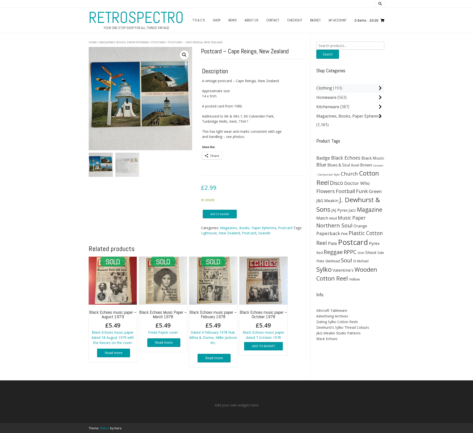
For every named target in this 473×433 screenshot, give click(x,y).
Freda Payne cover (163, 322)
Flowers (325, 191)
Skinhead (332, 260)
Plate (332, 243)
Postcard (158, 42)
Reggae (333, 252)
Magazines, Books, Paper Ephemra (124, 42)
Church (349, 173)
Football (345, 191)
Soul (346, 260)
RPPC (350, 251)
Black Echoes (345, 157)
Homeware (326, 97)
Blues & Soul (338, 165)
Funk (362, 191)
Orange (360, 226)
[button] (184, 54)
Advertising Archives (332, 316)
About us (251, 20)
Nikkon (104, 428)
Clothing (324, 88)
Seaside (264, 233)
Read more (113, 352)
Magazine (369, 209)
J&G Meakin (327, 200)
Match (322, 218)
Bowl (355, 165)
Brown (366, 165)
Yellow (354, 279)
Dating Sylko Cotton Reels (337, 321)
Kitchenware (327, 106)
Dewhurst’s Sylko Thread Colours (342, 327)
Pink (344, 233)
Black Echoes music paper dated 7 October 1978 (263, 324)
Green (375, 191)
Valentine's (343, 270)
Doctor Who (357, 183)
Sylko (324, 269)
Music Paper (352, 217)
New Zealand (229, 233)
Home (93, 42)
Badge (323, 158)
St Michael (361, 261)
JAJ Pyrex (339, 210)
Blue (321, 165)
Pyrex (374, 243)
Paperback (328, 233)
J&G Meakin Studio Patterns (338, 333)
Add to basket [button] (263, 346)
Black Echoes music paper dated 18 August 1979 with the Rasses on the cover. (112, 327)
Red (319, 252)
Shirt (360, 253)
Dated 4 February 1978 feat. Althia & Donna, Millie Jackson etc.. (213, 329)
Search (328, 54)
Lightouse (209, 233)
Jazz (352, 210)
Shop (216, 20)
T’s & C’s (198, 20)
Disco (336, 182)
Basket (315, 20)
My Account (338, 20)
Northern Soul (334, 225)
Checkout (294, 20)
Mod (333, 218)
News (232, 20)
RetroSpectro (136, 17)
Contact (272, 20)
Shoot (370, 252)
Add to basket (219, 214)
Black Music (372, 158)
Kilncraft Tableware (331, 310)
